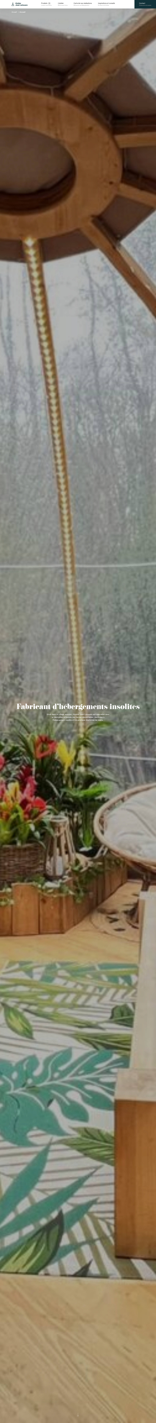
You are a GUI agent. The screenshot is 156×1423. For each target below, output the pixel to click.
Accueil (14, 12)
